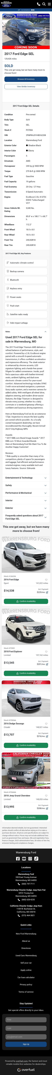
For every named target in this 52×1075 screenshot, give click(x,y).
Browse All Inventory (26, 79)
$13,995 (9, 806)
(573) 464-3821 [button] (28, 915)
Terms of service (26, 992)
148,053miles (42, 799)
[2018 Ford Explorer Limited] (26, 626)
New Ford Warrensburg (26, 934)
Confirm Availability (28, 601)
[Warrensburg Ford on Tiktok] (35, 858)
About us (26, 941)
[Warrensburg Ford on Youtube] (23, 858)
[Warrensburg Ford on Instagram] (29, 858)
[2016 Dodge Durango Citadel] (26, 699)
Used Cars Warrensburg (26, 955)
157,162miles (42, 655)
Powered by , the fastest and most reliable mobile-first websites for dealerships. (26, 1062)
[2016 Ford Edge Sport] (26, 555)
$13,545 (9, 662)
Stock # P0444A (10, 792)
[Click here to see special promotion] (26, 10)
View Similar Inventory (26, 86)
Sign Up (26, 1044)
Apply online (26, 970)
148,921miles (42, 727)
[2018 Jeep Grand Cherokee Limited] (26, 770)
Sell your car (26, 963)
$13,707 (9, 734)
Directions (26, 948)
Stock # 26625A (10, 576)
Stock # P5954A (10, 720)
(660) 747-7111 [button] (28, 884)
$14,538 (9, 590)
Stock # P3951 (9, 648)
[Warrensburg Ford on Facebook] (17, 858)
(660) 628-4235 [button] (28, 899)
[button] (38, 4)
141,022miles (42, 583)
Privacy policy (26, 984)
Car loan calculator (26, 977)
